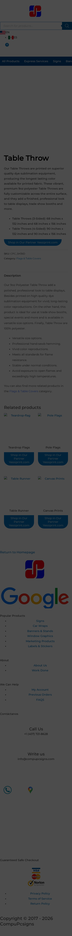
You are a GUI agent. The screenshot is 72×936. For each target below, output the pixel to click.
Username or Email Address (31, 486)
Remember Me (27, 512)
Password (22, 499)
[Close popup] (57, 483)
